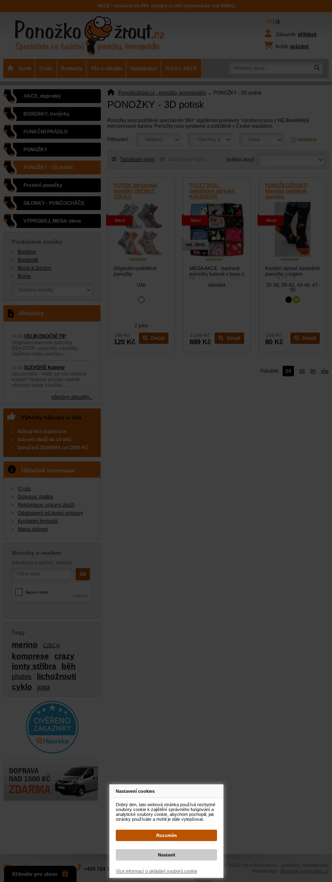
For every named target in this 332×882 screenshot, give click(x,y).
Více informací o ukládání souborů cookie (156, 871)
